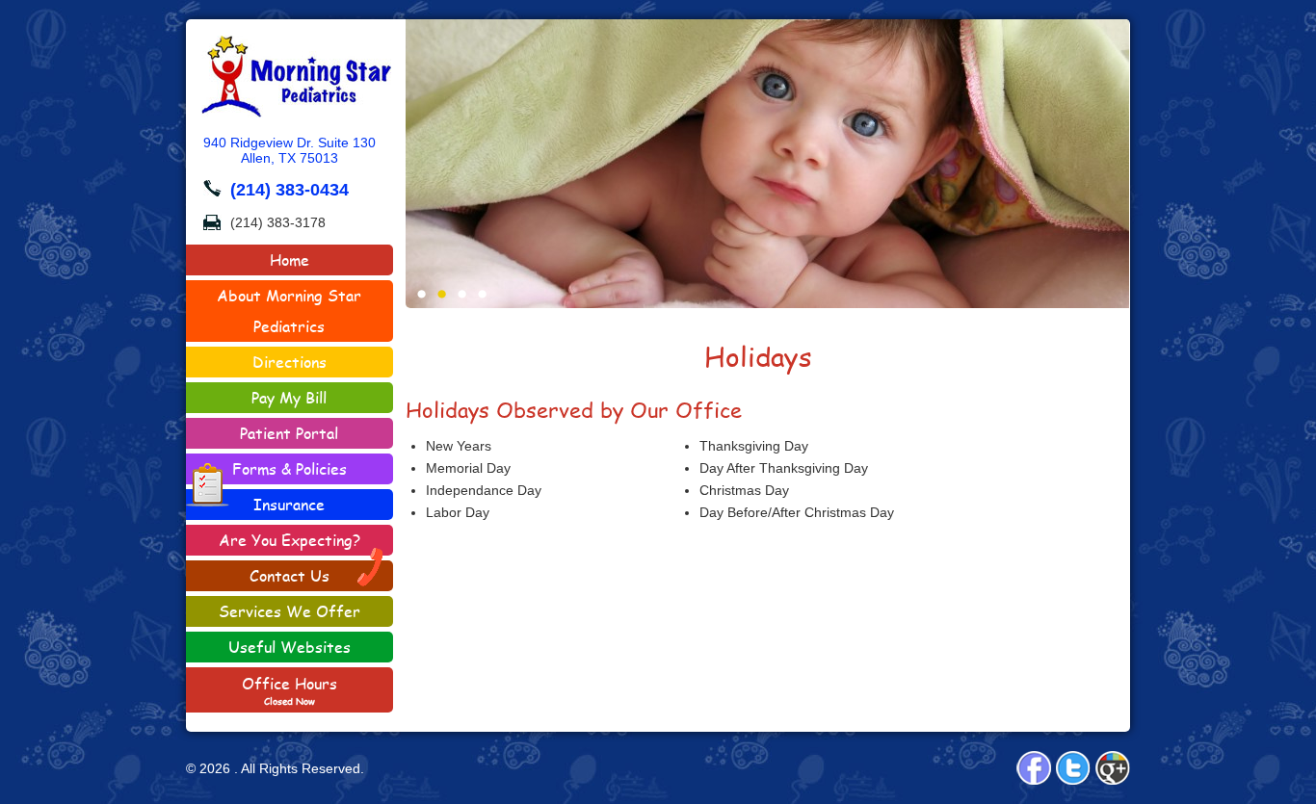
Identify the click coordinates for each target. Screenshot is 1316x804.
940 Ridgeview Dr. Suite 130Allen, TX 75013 (289, 150)
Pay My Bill (289, 397)
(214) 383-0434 (289, 189)
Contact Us (289, 575)
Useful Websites (289, 646)
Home (289, 259)
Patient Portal (289, 433)
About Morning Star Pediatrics (289, 310)
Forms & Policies (289, 468)
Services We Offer (289, 611)
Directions (289, 361)
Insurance (289, 504)
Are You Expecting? (289, 540)
